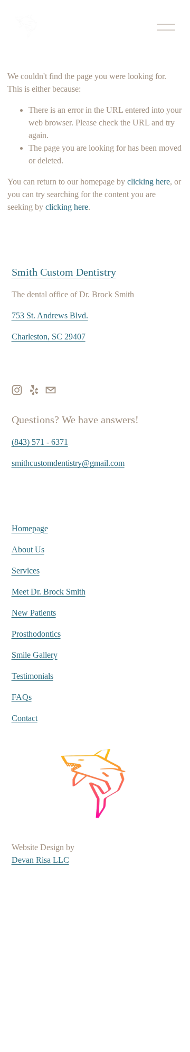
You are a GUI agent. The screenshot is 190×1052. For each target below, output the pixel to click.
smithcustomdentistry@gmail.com (68, 463)
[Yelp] (33, 390)
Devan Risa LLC (40, 859)
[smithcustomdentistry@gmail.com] (50, 390)
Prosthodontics (36, 633)
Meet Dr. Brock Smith (49, 591)
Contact (24, 718)
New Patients (34, 612)
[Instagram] (17, 390)
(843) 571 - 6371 (40, 441)
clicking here (148, 181)
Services (26, 570)
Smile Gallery (35, 654)
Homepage (30, 528)
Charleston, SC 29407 (49, 336)
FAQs (22, 697)
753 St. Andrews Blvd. (50, 315)
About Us (28, 549)
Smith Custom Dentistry (64, 272)
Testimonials (32, 675)
